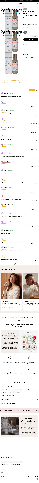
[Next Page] (25, 264)
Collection (6, 6)
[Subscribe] (22, 462)
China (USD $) (4, 476)
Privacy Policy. (18, 464)
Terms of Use (13, 464)
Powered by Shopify (11, 478)
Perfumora (19, 3)
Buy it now (31, 39)
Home (2, 6)
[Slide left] (34, 269)
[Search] (34, 3)
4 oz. (26, 33)
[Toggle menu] (1, 3)
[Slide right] (37, 269)
